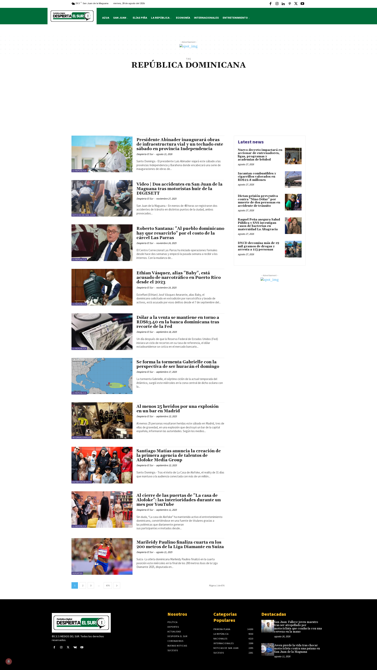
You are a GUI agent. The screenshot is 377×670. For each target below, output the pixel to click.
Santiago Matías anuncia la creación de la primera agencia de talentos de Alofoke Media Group (178, 456)
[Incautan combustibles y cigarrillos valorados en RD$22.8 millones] (293, 179)
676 (108, 585)
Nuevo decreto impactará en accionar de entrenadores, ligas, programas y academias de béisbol (260, 155)
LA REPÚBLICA (79, 171)
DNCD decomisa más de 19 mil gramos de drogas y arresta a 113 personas (258, 246)
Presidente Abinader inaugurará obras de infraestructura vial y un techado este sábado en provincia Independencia (179, 144)
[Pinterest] (289, 4)
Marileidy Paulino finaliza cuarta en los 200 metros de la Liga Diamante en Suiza (180, 544)
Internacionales (81, 437)
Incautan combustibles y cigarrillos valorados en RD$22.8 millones (257, 177)
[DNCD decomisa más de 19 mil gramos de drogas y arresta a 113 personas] (293, 249)
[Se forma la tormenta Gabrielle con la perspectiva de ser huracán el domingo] (102, 376)
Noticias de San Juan (83, 215)
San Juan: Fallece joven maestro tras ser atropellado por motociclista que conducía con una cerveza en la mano (298, 627)
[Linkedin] (283, 4)
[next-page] (116, 585)
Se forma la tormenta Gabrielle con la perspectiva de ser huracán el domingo (177, 364)
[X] (296, 4)
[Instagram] (277, 4)
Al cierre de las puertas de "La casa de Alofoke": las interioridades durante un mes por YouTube (178, 500)
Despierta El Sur (144, 154)
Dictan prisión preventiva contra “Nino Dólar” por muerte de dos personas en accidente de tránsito (259, 201)
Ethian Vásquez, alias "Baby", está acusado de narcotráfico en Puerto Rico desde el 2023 (178, 278)
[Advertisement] (188, 106)
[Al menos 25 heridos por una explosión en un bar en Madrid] (102, 420)
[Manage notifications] (8, 661)
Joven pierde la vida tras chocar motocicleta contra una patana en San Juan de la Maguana (297, 649)
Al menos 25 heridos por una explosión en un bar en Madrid (177, 409)
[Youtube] (302, 4)
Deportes (77, 573)
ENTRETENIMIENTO (81, 482)
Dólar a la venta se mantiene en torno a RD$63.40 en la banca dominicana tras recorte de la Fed (177, 322)
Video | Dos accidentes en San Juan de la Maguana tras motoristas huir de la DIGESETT (179, 189)
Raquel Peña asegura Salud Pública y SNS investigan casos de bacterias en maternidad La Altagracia (259, 224)
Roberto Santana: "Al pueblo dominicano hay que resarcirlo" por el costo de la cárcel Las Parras (180, 233)
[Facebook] (270, 4)
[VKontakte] (75, 647)
